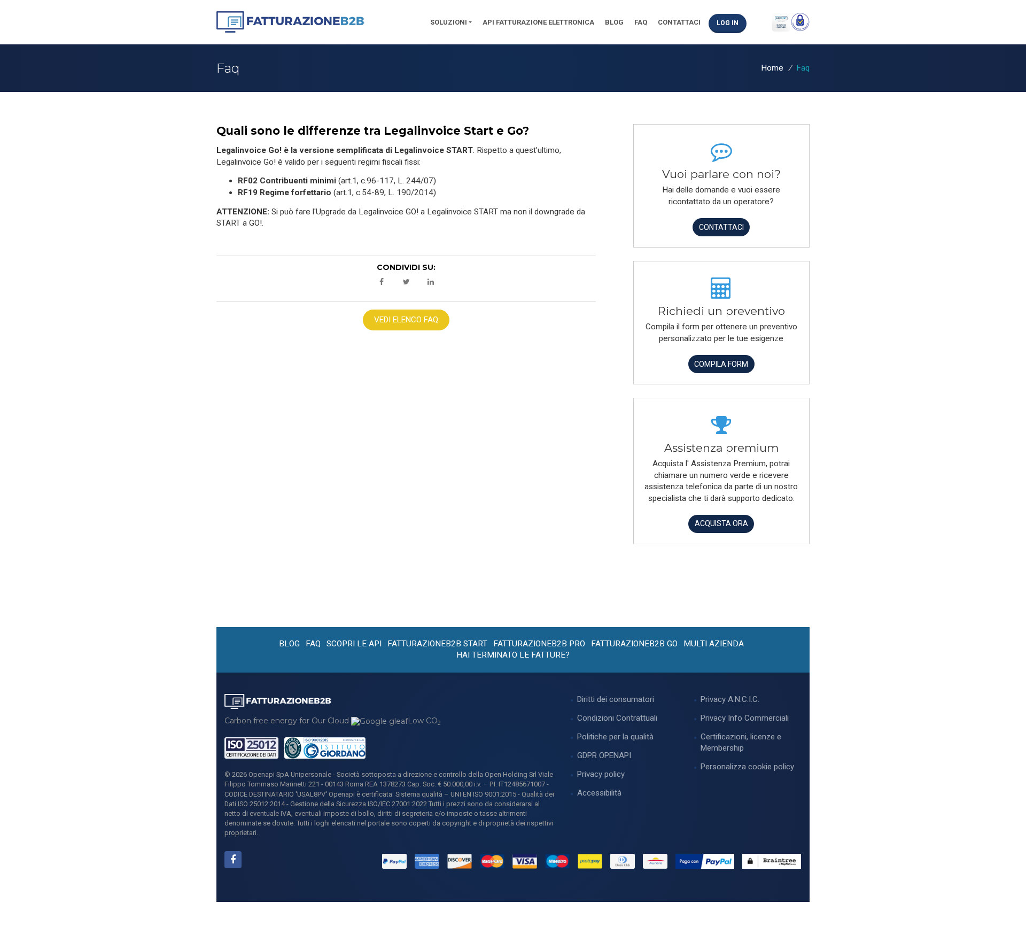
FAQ (640, 22)
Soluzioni (448, 22)
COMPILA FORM (721, 364)
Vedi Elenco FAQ (406, 320)
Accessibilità (599, 793)
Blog (614, 22)
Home (772, 68)
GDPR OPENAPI (604, 755)
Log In (728, 23)
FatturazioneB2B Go (634, 644)
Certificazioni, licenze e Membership (741, 742)
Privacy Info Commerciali (745, 718)
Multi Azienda (713, 644)
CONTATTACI (721, 227)
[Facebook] (233, 859)
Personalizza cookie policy (747, 766)
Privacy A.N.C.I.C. (730, 699)
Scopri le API (354, 644)
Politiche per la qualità (615, 737)
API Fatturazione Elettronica (538, 22)
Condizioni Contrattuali (617, 718)
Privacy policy (601, 774)
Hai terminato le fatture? (513, 655)
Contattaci (679, 22)
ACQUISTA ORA (721, 523)
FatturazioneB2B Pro (539, 644)
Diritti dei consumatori (615, 699)
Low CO (424, 720)
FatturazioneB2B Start (437, 644)
